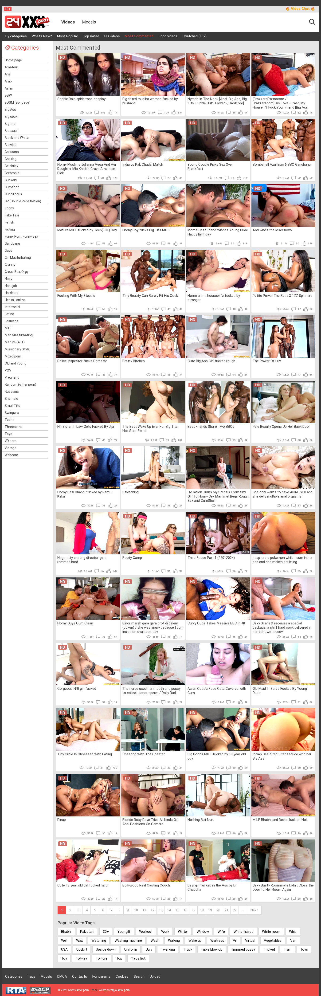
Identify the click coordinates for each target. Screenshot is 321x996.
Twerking (168, 949)
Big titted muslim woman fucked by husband (150, 101)
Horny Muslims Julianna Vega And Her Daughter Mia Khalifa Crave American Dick (86, 168)
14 (169, 910)
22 (235, 910)
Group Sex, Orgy (16, 272)
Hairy (8, 279)
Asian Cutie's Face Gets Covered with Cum (217, 690)
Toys (8, 434)
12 (152, 910)
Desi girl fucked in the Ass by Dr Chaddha (212, 887)
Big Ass (10, 109)
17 (194, 910)
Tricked (269, 949)
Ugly (149, 949)
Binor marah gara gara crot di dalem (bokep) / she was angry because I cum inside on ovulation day (153, 627)
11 (144, 910)
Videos (68, 22)
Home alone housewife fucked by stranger (214, 298)
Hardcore (12, 293)
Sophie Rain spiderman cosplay (81, 99)
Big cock (11, 116)
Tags (31, 976)
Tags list (138, 958)
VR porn (10, 441)
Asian (9, 88)
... (243, 910)
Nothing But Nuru (201, 820)
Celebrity (11, 166)
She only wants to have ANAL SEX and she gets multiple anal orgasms (283, 494)
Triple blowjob (211, 949)
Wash (155, 940)
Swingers (12, 413)
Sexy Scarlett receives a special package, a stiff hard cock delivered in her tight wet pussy (282, 627)
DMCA (62, 976)
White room (271, 931)
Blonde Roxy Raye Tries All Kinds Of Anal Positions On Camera (150, 822)
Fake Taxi (12, 215)
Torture (101, 958)
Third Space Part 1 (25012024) (211, 558)
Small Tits (12, 406)
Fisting (10, 229)
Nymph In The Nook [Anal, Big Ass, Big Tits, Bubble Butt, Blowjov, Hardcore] (217, 101)
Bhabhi (66, 931)
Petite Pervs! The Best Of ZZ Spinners (282, 296)
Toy (64, 958)
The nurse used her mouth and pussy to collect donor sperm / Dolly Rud (151, 690)
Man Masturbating (19, 335)
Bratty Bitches (133, 361)
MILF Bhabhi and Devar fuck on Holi (280, 820)
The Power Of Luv (267, 361)
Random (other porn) (20, 384)
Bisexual (11, 131)
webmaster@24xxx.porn (114, 990)
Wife (221, 931)
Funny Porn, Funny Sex (21, 236)
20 (218, 910)
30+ (106, 931)
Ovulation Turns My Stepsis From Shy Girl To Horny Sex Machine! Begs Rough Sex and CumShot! (218, 496)
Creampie (12, 173)
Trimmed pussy (243, 949)
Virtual (250, 940)
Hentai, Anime (15, 300)
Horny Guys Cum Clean (75, 623)
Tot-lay (81, 958)
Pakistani (87, 931)
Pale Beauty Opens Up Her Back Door (281, 426)
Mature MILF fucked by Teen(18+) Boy (87, 230)
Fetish (9, 222)
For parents (101, 976)
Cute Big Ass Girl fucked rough (211, 361)
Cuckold (11, 180)
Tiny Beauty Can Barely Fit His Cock (150, 296)
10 (136, 910)
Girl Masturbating (18, 257)
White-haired (243, 931)
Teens (9, 420)
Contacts (79, 976)
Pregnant (12, 377)
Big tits (10, 123)
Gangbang (12, 243)
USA (64, 949)
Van (293, 940)
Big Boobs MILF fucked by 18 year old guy (217, 756)
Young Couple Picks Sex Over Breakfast (210, 166)
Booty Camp (132, 558)
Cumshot (12, 187)
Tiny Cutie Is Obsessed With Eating (84, 754)
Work (165, 931)
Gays (8, 250)
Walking (174, 940)
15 (177, 910)
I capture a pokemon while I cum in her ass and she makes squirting (283, 560)
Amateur (11, 67)
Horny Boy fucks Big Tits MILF (146, 230)
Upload (155, 976)
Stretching (130, 492)
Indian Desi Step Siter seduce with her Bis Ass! (282, 756)
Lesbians (11, 321)
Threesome (14, 427)
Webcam (11, 455)
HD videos (112, 36)
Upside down (106, 949)
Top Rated (91, 36)
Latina (9, 314)
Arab (8, 81)
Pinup (61, 820)
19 (210, 910)
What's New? (42, 36)
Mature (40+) (15, 342)
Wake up (195, 940)
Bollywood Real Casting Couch (146, 885)
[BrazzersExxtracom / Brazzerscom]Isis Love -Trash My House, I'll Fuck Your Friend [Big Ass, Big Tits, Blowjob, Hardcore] (281, 103)
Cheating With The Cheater (143, 754)
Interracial (12, 307)
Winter (183, 931)
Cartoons (12, 152)
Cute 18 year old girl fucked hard (82, 885)
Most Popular (67, 36)
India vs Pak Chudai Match (142, 164)
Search (139, 976)
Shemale (11, 398)
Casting (10, 159)
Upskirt (81, 949)
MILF (8, 328)
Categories (13, 976)
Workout (146, 931)
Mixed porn (13, 356)
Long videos (168, 36)
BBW (8, 95)
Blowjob (10, 145)
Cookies (122, 976)
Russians (12, 391)
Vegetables (273, 940)
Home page (13, 60)
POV (8, 370)
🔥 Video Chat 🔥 (300, 9)
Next (254, 910)
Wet (64, 940)
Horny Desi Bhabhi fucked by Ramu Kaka (84, 494)
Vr (234, 940)
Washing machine (128, 940)
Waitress (217, 940)
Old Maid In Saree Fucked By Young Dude (280, 690)
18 (202, 910)
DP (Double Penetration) (23, 201)
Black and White (17, 138)
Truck (188, 949)
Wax (79, 940)
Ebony (9, 208)
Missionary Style (17, 349)
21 (226, 910)
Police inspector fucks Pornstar (82, 361)
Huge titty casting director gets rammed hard (81, 560)
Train (287, 949)
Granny (10, 265)
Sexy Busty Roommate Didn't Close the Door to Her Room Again (283, 887)
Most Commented (139, 36)
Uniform (130, 949)
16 (185, 910)
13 (161, 910)
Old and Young (15, 363)
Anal (8, 74)
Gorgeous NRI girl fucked (76, 688)
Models (89, 22)
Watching (98, 940)
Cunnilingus (13, 194)
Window (203, 931)
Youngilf (123, 931)
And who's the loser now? (273, 230)
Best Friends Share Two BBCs (211, 426)
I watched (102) (194, 36)
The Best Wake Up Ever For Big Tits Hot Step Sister (150, 428)
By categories (16, 36)
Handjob (11, 286)
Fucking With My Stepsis (76, 296)
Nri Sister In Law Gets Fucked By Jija (85, 426)
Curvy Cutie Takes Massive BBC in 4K (216, 623)
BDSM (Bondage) (17, 102)
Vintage (10, 448)
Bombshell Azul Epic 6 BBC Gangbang (282, 164)
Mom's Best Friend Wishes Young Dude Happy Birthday (218, 232)
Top (119, 958)
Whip (293, 931)
